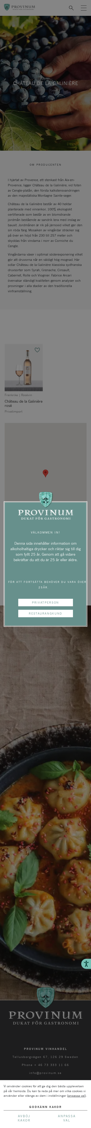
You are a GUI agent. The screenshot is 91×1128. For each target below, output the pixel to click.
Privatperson (45, 602)
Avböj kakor (24, 1118)
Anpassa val (67, 1118)
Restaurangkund (45, 613)
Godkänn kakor (45, 1107)
